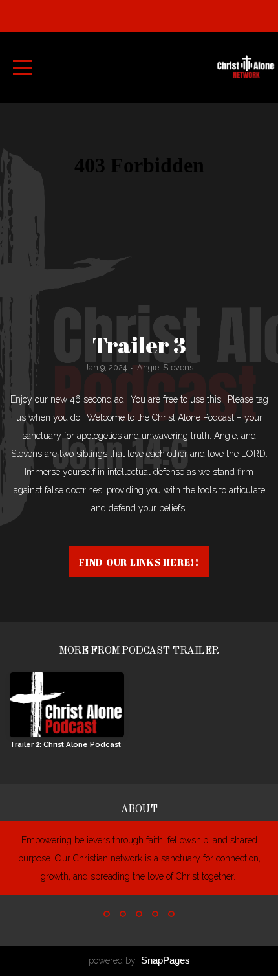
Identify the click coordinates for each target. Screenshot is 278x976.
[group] (67, 715)
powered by (139, 960)
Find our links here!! (139, 561)
